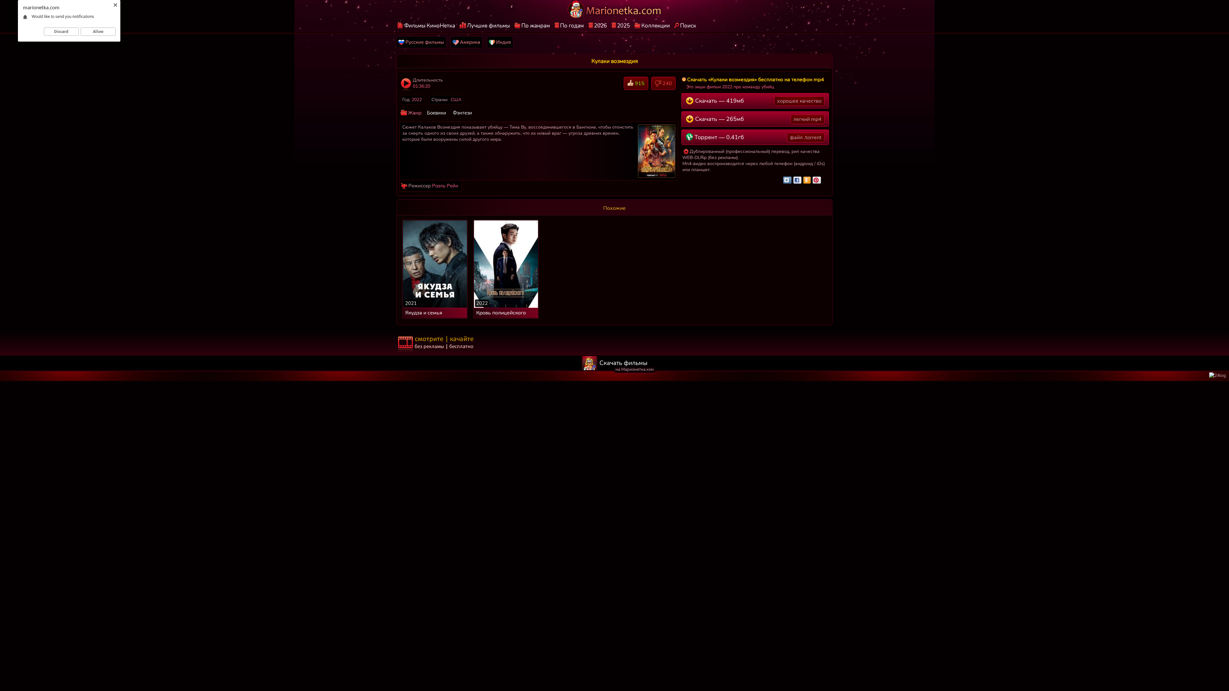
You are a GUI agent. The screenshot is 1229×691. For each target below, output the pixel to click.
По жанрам (535, 25)
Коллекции (655, 25)
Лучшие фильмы (488, 25)
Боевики (436, 113)
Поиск (688, 25)
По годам (572, 25)
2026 (600, 25)
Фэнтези (462, 113)
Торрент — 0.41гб (757, 137)
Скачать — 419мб (758, 101)
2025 (623, 25)
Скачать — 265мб (758, 119)
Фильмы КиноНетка (429, 25)
